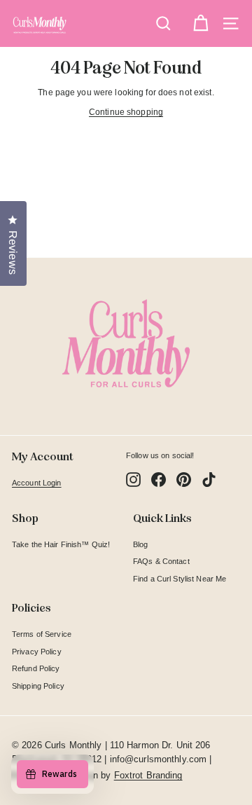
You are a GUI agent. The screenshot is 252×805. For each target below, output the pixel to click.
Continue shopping (126, 112)
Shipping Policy (38, 686)
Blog (140, 544)
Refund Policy (36, 668)
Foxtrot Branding (148, 775)
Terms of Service (41, 634)
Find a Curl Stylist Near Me (179, 578)
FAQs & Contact (161, 561)
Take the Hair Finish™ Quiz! (61, 544)
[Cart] (200, 23)
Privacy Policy (37, 651)
